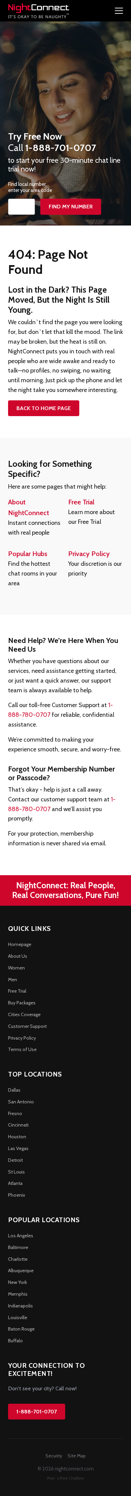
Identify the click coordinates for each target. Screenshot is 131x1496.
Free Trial (81, 502)
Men (12, 980)
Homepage (19, 944)
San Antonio (21, 1102)
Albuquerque (21, 1270)
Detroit (15, 1160)
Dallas (14, 1090)
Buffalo (15, 1341)
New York (17, 1282)
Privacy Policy (89, 554)
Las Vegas (18, 1148)
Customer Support (27, 1026)
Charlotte (18, 1259)
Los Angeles (20, 1236)
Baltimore (18, 1247)
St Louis (16, 1172)
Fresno (15, 1113)
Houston (17, 1137)
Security (53, 1456)
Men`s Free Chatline (65, 1478)
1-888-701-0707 (36, 1411)
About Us (17, 956)
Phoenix (16, 1195)
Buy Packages (22, 1003)
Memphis (18, 1294)
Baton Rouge (21, 1329)
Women (16, 968)
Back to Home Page (43, 408)
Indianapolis (20, 1306)
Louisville (17, 1317)
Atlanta (15, 1183)
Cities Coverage (24, 1014)
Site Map (77, 1456)
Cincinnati (18, 1125)
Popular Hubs (27, 554)
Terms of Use (22, 1049)
